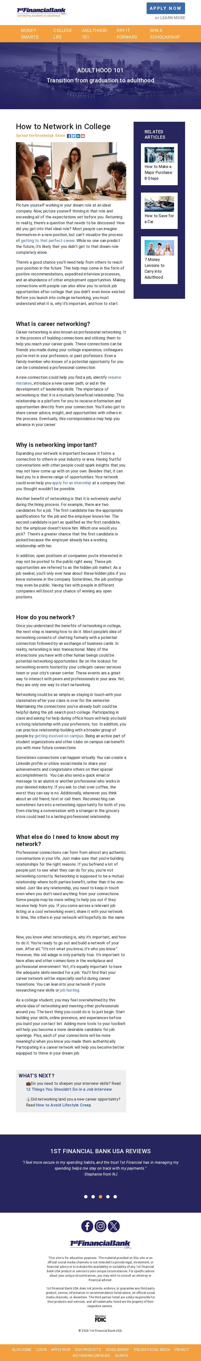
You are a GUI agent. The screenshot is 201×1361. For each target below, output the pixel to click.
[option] (100, 1164)
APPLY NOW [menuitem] (60, 1350)
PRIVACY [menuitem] (182, 1350)
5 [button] (115, 1197)
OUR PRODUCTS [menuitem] (88, 1350)
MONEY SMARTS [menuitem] (29, 34)
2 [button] (93, 1197)
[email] (83, 135)
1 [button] (85, 1197)
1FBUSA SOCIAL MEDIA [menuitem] (152, 1350)
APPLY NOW (166, 8)
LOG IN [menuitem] (41, 1350)
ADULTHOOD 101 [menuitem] (94, 34)
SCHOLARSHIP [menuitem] (117, 1350)
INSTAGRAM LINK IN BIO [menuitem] (91, 1356)
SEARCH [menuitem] (121, 1356)
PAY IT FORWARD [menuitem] (127, 34)
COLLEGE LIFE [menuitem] (62, 34)
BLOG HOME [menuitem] (22, 1350)
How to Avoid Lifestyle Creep (63, 1105)
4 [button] (107, 1197)
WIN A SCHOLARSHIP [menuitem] (165, 34)
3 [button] (100, 1197)
